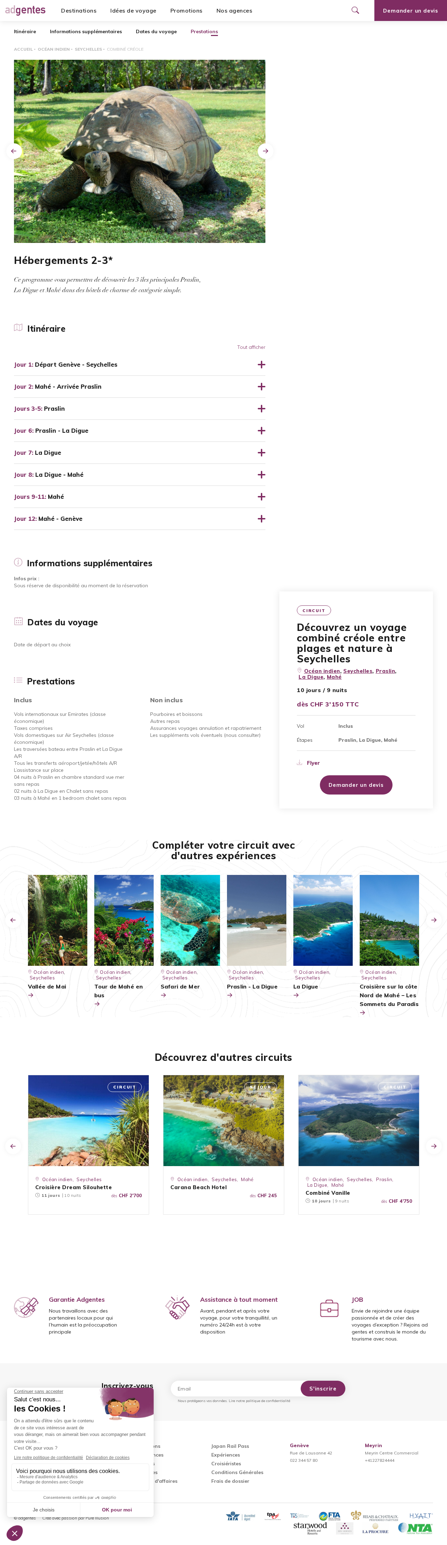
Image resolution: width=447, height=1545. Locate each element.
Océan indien (54, 49)
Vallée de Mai (47, 986)
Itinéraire (25, 31)
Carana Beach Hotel (198, 1187)
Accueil (23, 49)
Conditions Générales (237, 1472)
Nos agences (234, 10)
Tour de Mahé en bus (118, 991)
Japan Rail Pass (230, 1446)
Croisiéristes (226, 1463)
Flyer (313, 763)
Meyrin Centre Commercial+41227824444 (391, 1453)
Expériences (225, 1455)
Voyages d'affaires (155, 1481)
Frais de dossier (230, 1481)
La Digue (311, 677)
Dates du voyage (156, 31)
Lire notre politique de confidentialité (259, 1401)
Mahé (334, 677)
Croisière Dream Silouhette (73, 1187)
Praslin (385, 671)
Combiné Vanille (328, 1193)
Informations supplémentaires (86, 31)
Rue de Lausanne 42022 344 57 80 (311, 1453)
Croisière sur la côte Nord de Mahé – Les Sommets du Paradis (389, 995)
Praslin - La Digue (252, 986)
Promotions (186, 10)
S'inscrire (323, 1388)
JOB (357, 1299)
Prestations (204, 31)
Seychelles (88, 49)
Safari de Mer (180, 986)
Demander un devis (410, 10)
